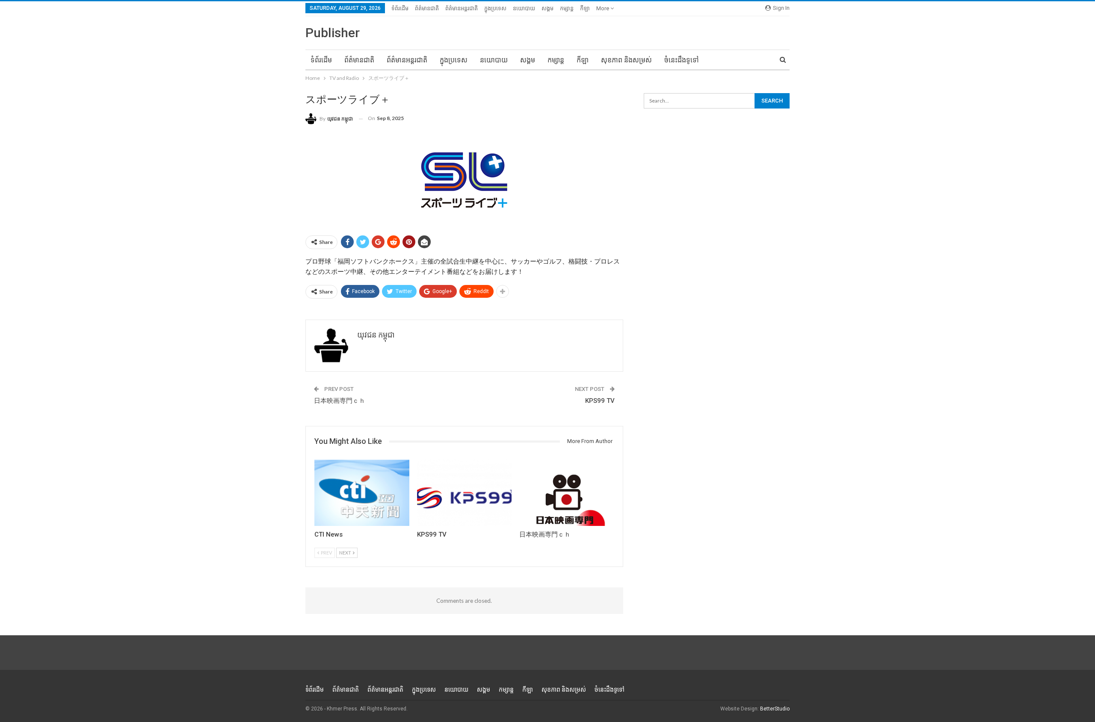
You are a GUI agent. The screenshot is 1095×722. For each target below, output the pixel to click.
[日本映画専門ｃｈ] (566, 493)
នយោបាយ (524, 8)
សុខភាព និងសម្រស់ (626, 60)
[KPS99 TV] (464, 493)
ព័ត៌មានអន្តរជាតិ (461, 8)
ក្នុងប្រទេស (495, 8)
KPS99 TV (600, 401)
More (603, 8)
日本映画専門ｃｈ (339, 401)
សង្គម (547, 8)
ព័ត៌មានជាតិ (427, 8)
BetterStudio (775, 709)
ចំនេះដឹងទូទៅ (681, 60)
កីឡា (585, 8)
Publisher (332, 32)
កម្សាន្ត (567, 8)
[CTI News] (361, 493)
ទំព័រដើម (399, 8)
